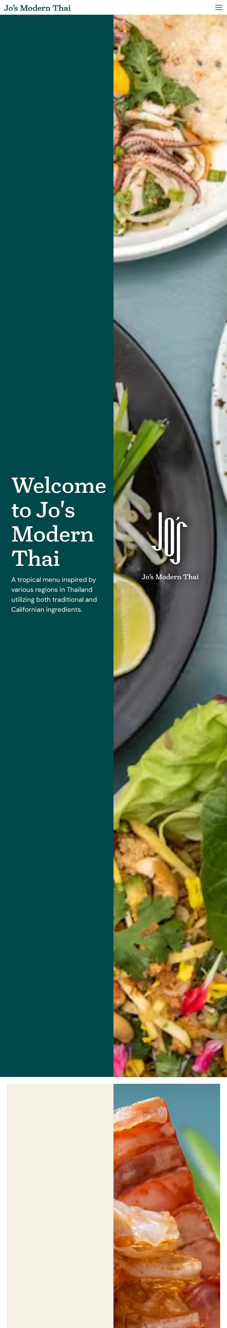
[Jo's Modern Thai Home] (37, 7)
